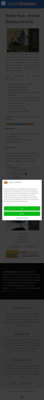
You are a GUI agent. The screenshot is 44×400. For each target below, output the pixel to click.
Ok (22, 208)
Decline (22, 214)
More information (22, 218)
